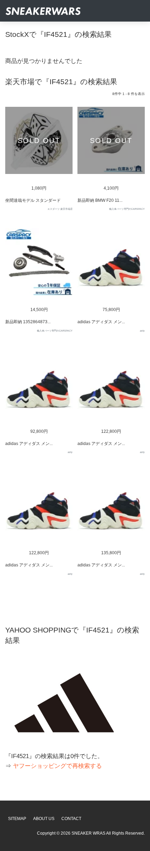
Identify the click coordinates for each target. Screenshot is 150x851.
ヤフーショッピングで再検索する (57, 766)
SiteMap (17, 818)
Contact (71, 818)
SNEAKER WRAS (88, 833)
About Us (43, 818)
